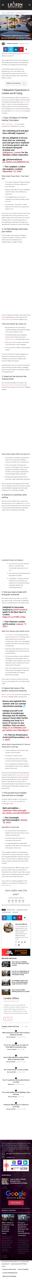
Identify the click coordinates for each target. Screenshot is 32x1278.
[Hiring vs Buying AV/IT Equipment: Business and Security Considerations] (24, 1217)
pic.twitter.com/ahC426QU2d (16, 813)
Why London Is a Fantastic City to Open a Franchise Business (8, 1227)
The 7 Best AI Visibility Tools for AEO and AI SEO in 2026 (20, 963)
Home (3, 12)
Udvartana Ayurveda (22, 775)
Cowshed (26, 503)
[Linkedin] (16, 49)
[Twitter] (10, 49)
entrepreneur (24, 53)
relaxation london (11, 909)
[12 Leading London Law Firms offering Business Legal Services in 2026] (6, 983)
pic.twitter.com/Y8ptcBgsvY (16, 730)
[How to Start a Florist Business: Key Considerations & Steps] (5, 1181)
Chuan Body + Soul (11, 124)
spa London (15, 912)
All (22, 1026)
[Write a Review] (16, 1194)
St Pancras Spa (9, 694)
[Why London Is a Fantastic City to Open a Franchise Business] (8, 1217)
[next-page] (5, 1188)
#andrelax (7, 810)
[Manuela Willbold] (4, 43)
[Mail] (25, 941)
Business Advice (21, 1235)
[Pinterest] (21, 49)
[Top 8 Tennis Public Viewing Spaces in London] (6, 992)
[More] (26, 49)
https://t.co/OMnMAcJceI (14, 728)
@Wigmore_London (12, 152)
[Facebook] (5, 49)
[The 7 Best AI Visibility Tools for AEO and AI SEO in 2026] (6, 964)
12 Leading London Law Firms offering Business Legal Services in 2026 (20, 982)
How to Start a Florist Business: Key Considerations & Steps (18, 1181)
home (26, 102)
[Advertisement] (16, 1122)
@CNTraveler (19, 610)
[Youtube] (19, 944)
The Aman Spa (12, 801)
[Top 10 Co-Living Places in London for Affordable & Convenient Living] (6, 973)
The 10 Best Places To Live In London (16, 1070)
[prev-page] (3, 1188)
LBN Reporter (11, 1084)
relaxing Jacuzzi (10, 339)
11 (16, 1043)
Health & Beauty (10, 12)
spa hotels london (6, 912)
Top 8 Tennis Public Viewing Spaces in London (21, 990)
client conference (16, 111)
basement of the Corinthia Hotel (12, 385)
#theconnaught (19, 810)
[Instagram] (19, 941)
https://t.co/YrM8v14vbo (14, 617)
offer (17, 637)
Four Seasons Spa (11, 634)
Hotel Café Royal (7, 319)
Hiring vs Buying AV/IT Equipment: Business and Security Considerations (24, 1228)
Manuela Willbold (12, 43)
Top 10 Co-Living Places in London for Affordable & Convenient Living (20, 972)
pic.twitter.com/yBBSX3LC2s (16, 162)
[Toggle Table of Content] (23, 83)
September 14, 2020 (12, 171)
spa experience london (22, 909)
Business (4, 1233)
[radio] (9, 901)
